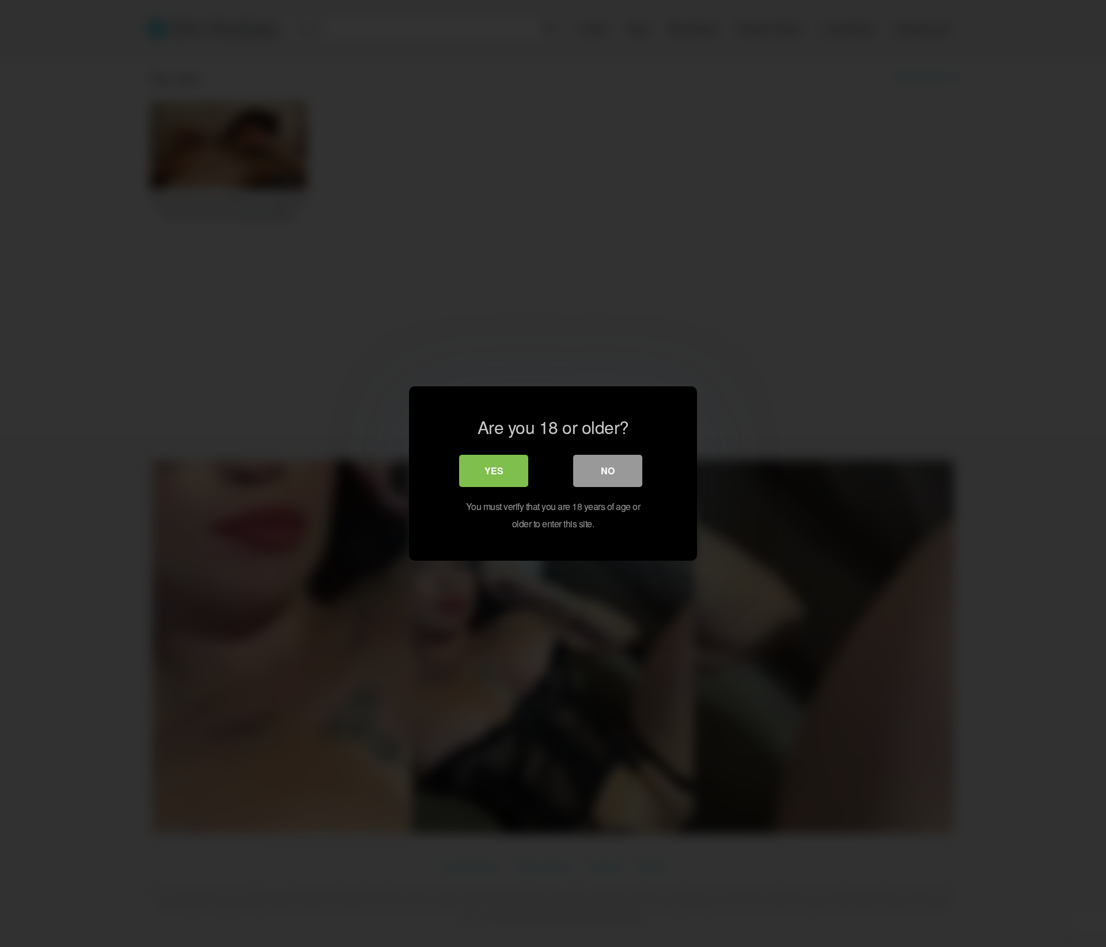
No (608, 470)
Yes (493, 470)
